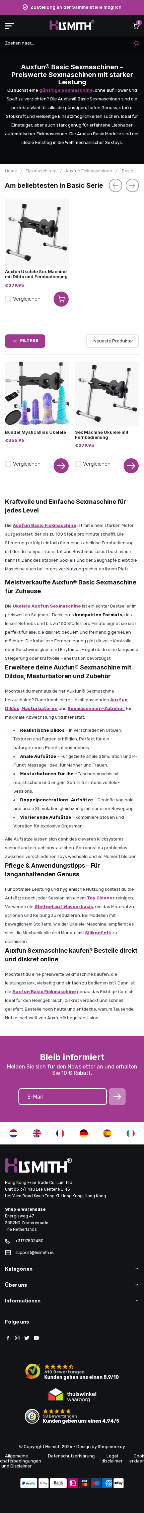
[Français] (60, 1133)
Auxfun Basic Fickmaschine (44, 525)
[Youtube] (36, 1338)
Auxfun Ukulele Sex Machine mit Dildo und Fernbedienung (36, 274)
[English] (36, 1133)
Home (11, 170)
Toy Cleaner (101, 897)
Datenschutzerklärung (71, 1455)
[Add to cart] (61, 299)
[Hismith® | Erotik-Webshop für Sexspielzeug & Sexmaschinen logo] (72, 28)
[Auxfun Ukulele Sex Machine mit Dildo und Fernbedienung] (37, 232)
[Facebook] (8, 1338)
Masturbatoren (39, 708)
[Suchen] (136, 43)
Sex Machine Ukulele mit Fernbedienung (101, 434)
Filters (29, 340)
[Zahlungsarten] (28, 1484)
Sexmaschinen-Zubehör (96, 708)
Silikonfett (98, 932)
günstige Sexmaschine (66, 90)
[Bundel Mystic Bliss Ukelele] (37, 394)
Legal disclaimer (112, 1458)
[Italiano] (130, 1133)
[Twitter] (27, 1338)
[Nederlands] (13, 1133)
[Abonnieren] (117, 1096)
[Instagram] (17, 1338)
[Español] (107, 1133)
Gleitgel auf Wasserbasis (63, 906)
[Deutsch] (83, 1133)
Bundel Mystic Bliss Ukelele (35, 432)
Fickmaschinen (41, 170)
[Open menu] (9, 26)
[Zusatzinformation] (61, 465)
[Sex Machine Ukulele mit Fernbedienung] (107, 394)
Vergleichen (27, 299)
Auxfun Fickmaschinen (88, 170)
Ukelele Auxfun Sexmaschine (47, 606)
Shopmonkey (111, 1446)
